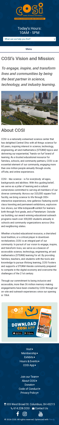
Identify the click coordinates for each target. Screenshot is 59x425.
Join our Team (29, 376)
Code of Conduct (29, 388)
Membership (29, 353)
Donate (29, 384)
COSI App (29, 365)
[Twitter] (32, 414)
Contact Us (41, 408)
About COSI (29, 380)
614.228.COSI (21, 408)
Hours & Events (29, 361)
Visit (29, 349)
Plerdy (51, 419)
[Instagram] (24, 414)
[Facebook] (18, 414)
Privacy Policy (29, 392)
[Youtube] (40, 414)
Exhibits (29, 357)
